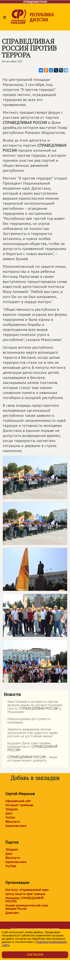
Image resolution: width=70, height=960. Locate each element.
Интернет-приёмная (19, 805)
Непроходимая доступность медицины (27, 720)
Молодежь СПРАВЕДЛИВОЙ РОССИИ (24, 899)
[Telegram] (66, 70)
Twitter (10, 817)
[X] (56, 70)
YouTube (10, 866)
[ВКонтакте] (41, 70)
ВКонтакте (12, 821)
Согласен (35, 954)
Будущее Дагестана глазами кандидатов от (30, 746)
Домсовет (12, 912)
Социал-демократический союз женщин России (26, 907)
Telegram (11, 809)
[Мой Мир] (51, 70)
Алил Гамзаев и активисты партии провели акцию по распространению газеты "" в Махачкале (33, 707)
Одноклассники (15, 825)
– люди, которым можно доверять (31, 758)
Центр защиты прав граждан (25, 893)
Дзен (8, 813)
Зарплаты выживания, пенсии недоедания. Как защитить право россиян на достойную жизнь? (31, 733)
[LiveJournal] (61, 70)
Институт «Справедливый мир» (27, 889)
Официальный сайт (18, 801)
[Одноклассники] (46, 70)
